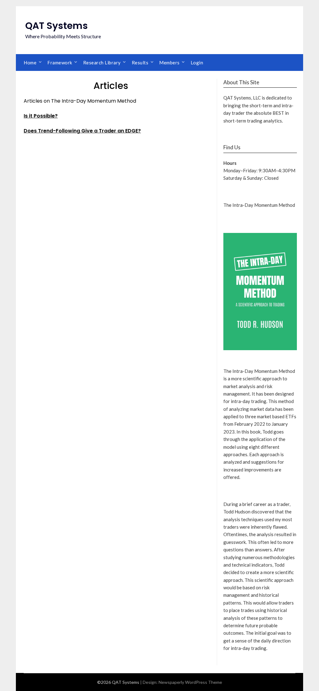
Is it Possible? (41, 115)
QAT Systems (56, 25)
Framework (59, 62)
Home (30, 62)
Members (169, 62)
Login (197, 62)
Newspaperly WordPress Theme (190, 682)
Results (140, 62)
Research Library (102, 62)
